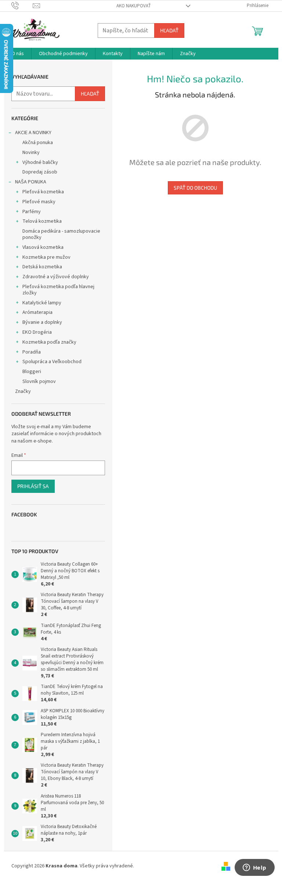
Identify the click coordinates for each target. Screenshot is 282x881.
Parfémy (31, 211)
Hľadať (169, 30)
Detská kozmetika (42, 267)
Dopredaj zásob (39, 172)
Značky (23, 391)
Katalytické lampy (41, 303)
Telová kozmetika (42, 221)
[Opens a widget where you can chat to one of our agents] (254, 868)
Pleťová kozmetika (43, 192)
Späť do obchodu (195, 188)
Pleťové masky (38, 201)
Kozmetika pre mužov (46, 257)
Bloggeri (31, 371)
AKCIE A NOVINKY (33, 132)
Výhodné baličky (40, 162)
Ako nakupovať (133, 6)
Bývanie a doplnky (42, 322)
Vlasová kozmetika (43, 247)
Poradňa (31, 352)
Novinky (31, 152)
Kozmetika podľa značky (49, 342)
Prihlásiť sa (33, 486)
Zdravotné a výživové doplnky (55, 276)
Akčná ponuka (37, 142)
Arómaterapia (37, 312)
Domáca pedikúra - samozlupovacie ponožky (61, 234)
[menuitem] (17, 54)
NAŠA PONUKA (30, 182)
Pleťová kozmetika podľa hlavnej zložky (58, 290)
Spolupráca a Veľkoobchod (52, 361)
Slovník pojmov (39, 381)
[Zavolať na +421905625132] (22, 5)
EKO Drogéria (37, 332)
